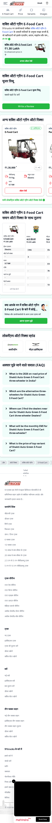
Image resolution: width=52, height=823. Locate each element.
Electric (8, 249)
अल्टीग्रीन (13, 349)
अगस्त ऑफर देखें (26, 61)
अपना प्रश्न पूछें (26, 320)
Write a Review (26, 106)
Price (20, 13)
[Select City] (48, 3)
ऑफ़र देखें (23, 190)
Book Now (43, 819)
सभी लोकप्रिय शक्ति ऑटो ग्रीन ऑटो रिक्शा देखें (22, 200)
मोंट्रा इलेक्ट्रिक (36, 349)
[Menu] (6, 3)
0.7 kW (7, 263)
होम (4, 462)
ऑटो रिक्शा (13, 462)
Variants (31, 13)
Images (43, 13)
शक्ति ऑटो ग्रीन (27, 462)
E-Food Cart (7, 13)
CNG (30, 250)
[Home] (17, 3)
